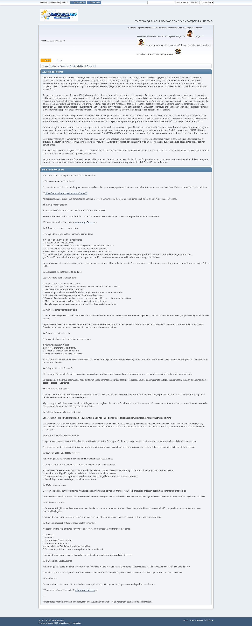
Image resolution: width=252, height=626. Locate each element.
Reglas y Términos (196, 620)
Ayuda (185, 620)
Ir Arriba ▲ (209, 620)
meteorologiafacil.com (85, 222)
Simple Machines (58, 620)
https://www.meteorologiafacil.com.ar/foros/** (66, 193)
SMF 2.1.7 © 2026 (44, 620)
